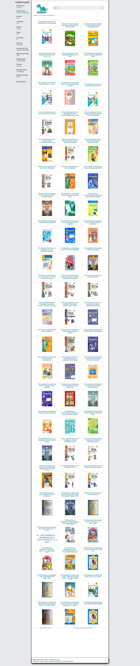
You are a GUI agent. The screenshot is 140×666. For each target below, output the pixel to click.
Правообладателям (67, 661)
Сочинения (21, 81)
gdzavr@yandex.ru (55, 661)
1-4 (18, 7)
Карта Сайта (56, 659)
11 (28, 12)
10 (26, 12)
